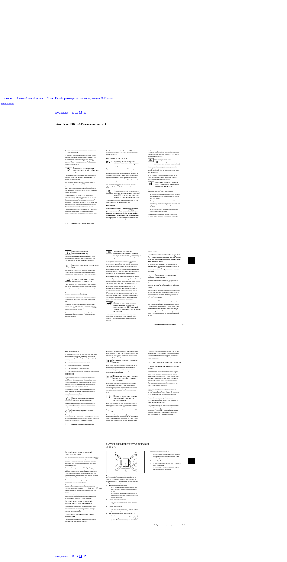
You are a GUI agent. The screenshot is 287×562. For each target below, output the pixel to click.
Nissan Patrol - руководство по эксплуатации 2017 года (80, 98)
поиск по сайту (7, 104)
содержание (61, 112)
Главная (7, 98)
